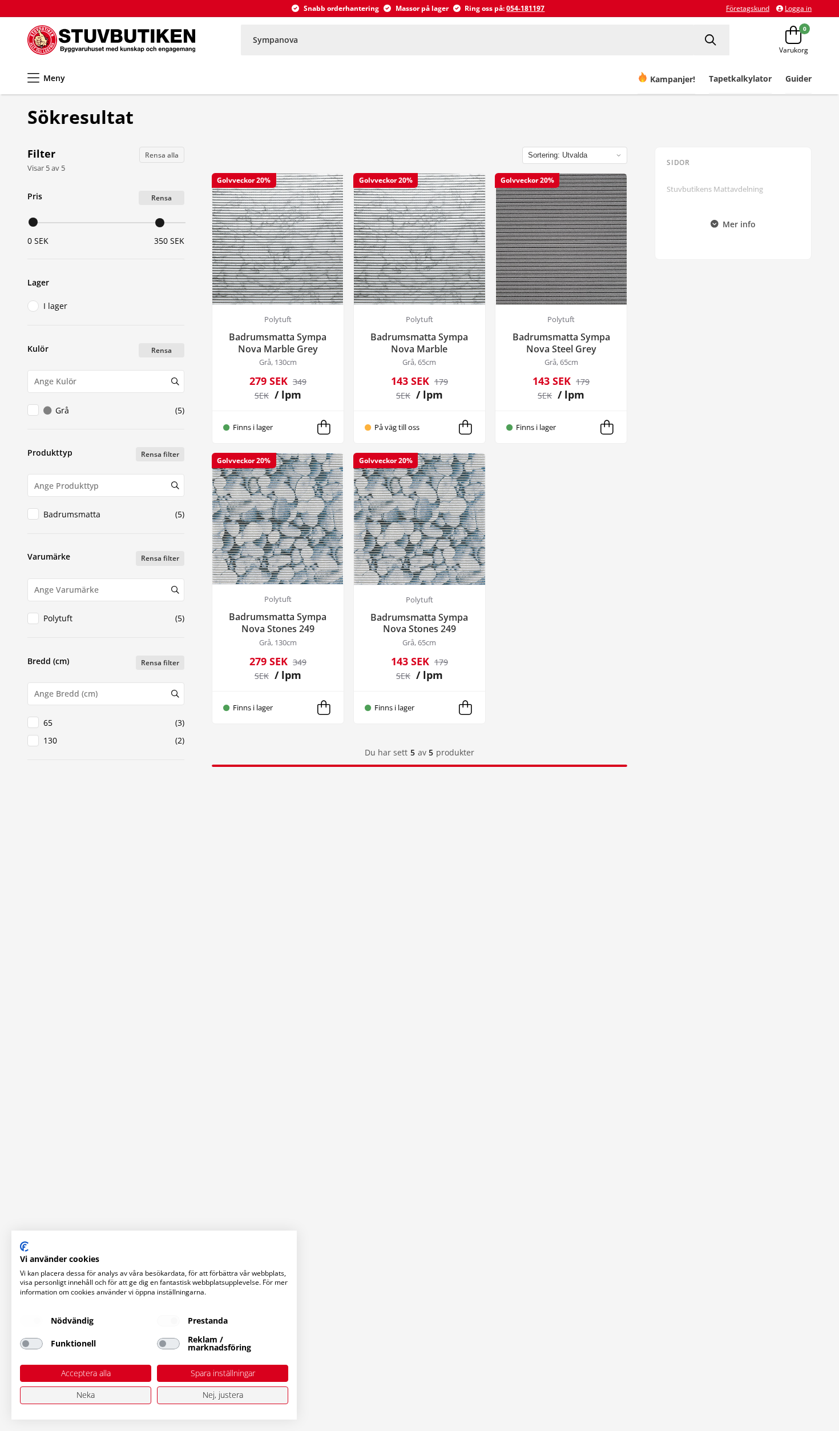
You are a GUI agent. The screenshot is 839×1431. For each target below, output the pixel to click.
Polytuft (113, 618)
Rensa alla (162, 155)
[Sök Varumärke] (175, 590)
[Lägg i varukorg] (323, 427)
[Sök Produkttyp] (175, 485)
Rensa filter (160, 454)
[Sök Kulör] (175, 381)
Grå (119, 410)
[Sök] (711, 40)
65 (113, 722)
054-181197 (525, 8)
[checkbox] (31, 1321)
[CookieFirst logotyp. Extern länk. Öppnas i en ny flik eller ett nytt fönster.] (24, 1246)
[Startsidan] (111, 40)
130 (113, 740)
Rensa (161, 198)
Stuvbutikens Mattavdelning (715, 189)
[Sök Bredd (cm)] (175, 694)
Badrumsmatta (113, 514)
